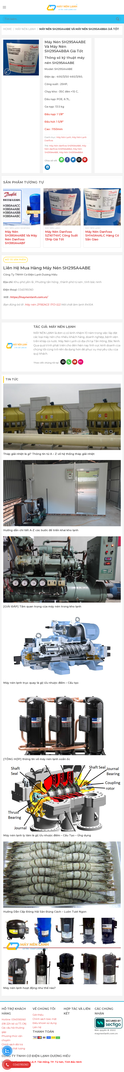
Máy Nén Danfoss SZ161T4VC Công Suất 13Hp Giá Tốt (61, 235)
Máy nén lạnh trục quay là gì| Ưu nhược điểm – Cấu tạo (40, 682)
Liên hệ (37, 1027)
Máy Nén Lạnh (25, 29)
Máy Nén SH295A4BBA (71, 152)
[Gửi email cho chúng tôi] (63, 362)
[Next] (120, 219)
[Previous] (3, 219)
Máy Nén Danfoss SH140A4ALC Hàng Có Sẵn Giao (102, 235)
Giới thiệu (38, 1014)
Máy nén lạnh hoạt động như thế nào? (29, 988)
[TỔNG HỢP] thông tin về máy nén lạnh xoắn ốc (36, 759)
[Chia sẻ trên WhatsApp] (61, 159)
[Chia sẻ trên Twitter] (73, 159)
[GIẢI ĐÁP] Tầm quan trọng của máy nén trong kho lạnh (42, 606)
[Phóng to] (7, 71)
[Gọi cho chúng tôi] (69, 362)
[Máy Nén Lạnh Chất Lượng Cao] (62, 7)
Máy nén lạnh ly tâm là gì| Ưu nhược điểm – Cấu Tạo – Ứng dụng (47, 835)
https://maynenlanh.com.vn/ (28, 297)
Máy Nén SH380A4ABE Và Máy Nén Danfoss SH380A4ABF (21, 237)
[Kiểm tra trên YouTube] (75, 362)
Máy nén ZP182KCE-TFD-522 (42, 304)
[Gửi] (117, 19)
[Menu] (4, 7)
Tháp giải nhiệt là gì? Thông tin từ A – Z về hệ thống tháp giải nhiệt (48, 453)
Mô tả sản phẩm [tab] (15, 259)
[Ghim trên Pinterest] (85, 159)
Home (7, 29)
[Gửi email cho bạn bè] (79, 159)
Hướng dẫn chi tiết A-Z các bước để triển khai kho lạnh (40, 530)
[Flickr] (80, 362)
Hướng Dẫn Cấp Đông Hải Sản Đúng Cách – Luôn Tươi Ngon (44, 911)
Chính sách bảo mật (45, 1019)
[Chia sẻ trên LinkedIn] (47, 167)
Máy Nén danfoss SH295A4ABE (65, 145)
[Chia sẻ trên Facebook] (67, 159)
